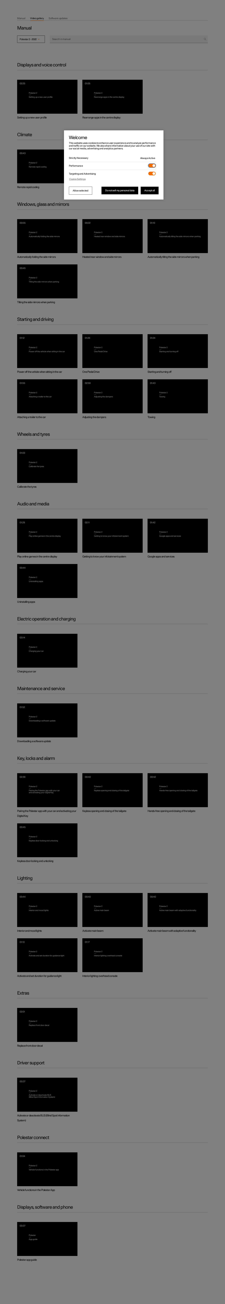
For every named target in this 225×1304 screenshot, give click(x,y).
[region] (113, 165)
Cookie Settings (77, 179)
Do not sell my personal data (120, 190)
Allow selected (80, 190)
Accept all (149, 190)
